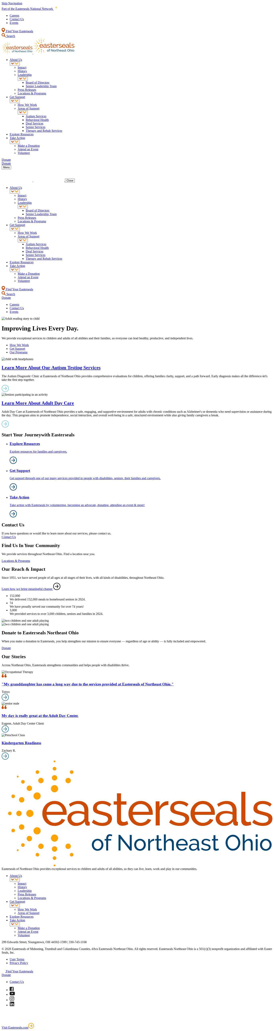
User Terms (17, 959)
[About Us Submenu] (15, 64)
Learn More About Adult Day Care (38, 403)
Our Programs (18, 352)
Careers (14, 15)
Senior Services (35, 127)
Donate (6, 648)
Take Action (17, 138)
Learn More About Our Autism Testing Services (51, 367)
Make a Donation (29, 145)
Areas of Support (28, 108)
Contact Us (17, 19)
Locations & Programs (32, 93)
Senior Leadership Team (41, 86)
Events (14, 22)
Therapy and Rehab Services (44, 130)
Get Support (17, 97)
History (22, 71)
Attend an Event (28, 149)
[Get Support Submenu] (15, 101)
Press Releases (27, 89)
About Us (16, 59)
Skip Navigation (12, 3)
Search (10, 36)
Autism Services (36, 116)
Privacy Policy (19, 963)
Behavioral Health (37, 120)
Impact (22, 67)
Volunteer (24, 153)
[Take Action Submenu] (15, 142)
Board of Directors (37, 82)
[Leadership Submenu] (23, 79)
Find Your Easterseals (19, 31)
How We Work (27, 104)
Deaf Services (34, 123)
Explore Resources (21, 134)
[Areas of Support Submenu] (23, 112)
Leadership (25, 74)
